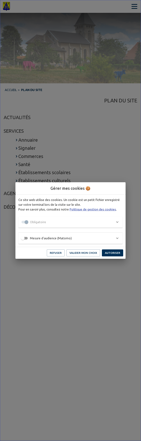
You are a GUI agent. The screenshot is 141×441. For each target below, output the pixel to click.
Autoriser (112, 252)
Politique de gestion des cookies (93, 209)
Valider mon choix (83, 252)
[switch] (22, 238)
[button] (70, 222)
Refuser (56, 252)
